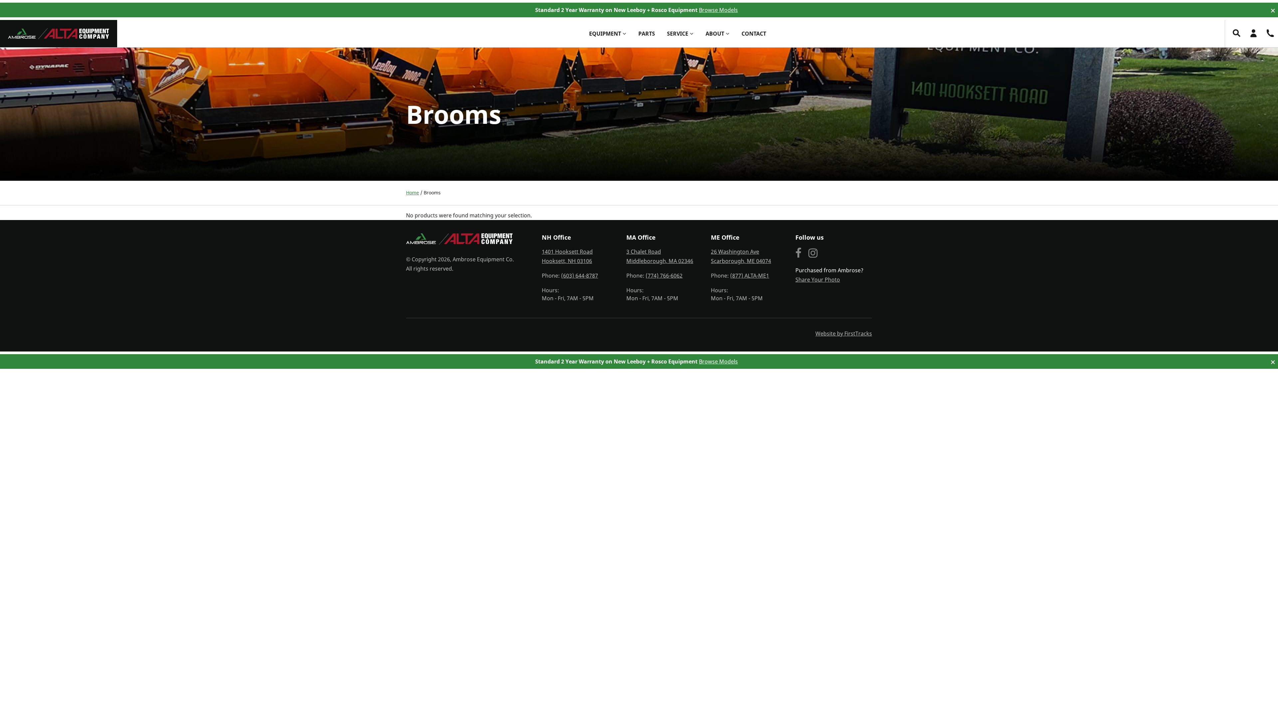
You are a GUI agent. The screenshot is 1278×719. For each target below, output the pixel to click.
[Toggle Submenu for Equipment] (624, 33)
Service (677, 33)
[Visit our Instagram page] (812, 253)
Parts (646, 33)
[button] (1272, 10)
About (715, 33)
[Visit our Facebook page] (798, 253)
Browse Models (718, 10)
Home (412, 192)
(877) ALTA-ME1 (749, 275)
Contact (754, 33)
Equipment (605, 33)
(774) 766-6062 (664, 275)
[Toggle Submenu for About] (728, 33)
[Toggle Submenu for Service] (692, 33)
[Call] (1270, 33)
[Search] (1236, 33)
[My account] (1253, 33)
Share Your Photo (817, 279)
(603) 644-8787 (579, 275)
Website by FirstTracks (843, 333)
